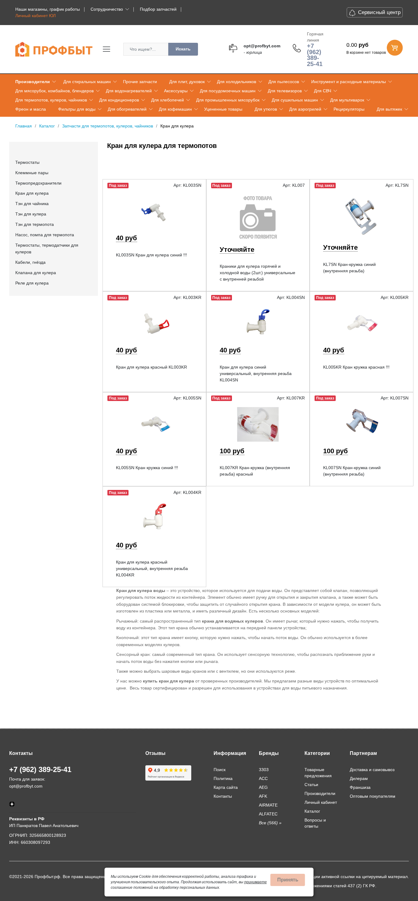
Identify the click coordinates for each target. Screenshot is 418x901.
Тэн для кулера (30, 213)
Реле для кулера (32, 283)
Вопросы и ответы (315, 823)
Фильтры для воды (76, 109)
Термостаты (27, 162)
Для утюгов (266, 109)
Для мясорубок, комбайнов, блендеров (54, 90)
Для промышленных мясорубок (227, 99)
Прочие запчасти (140, 81)
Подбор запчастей (158, 9)
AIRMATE (268, 805)
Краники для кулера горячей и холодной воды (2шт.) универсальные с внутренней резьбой (257, 272)
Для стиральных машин (87, 81)
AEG (263, 787)
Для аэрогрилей (305, 109)
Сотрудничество (107, 9)
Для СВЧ (322, 90)
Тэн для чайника (32, 203)
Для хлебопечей (167, 99)
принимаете (255, 882)
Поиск (220, 769)
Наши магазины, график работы (47, 9)
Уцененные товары (223, 109)
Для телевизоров (285, 90)
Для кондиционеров (119, 99)
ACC (263, 778)
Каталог (312, 811)
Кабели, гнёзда (30, 262)
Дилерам (359, 778)
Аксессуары (176, 90)
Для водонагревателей (129, 90)
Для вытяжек (389, 109)
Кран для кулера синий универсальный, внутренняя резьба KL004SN (256, 373)
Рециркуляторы (349, 109)
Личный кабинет (320, 802)
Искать (183, 48)
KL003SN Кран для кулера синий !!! (151, 254)
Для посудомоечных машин (228, 90)
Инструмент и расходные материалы (348, 81)
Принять (287, 879)
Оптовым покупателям (372, 796)
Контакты (223, 796)
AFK (263, 796)
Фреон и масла (30, 109)
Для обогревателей (127, 109)
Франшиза (360, 787)
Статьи (311, 784)
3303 (264, 769)
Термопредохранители (38, 183)
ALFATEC (268, 813)
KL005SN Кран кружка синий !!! (147, 467)
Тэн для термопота (34, 224)
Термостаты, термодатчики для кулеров (46, 248)
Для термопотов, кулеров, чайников (51, 99)
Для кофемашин (175, 109)
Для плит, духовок (187, 81)
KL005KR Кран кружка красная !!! (356, 367)
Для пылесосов (283, 81)
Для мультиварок (347, 99)
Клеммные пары (31, 172)
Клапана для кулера (35, 272)
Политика (223, 778)
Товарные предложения (318, 772)
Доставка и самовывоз (372, 769)
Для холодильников (236, 81)
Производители (32, 81)
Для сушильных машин (295, 99)
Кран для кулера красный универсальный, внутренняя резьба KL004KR (152, 568)
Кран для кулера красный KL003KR (151, 367)
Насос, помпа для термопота (44, 234)
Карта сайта (226, 787)
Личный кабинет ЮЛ (35, 15)
